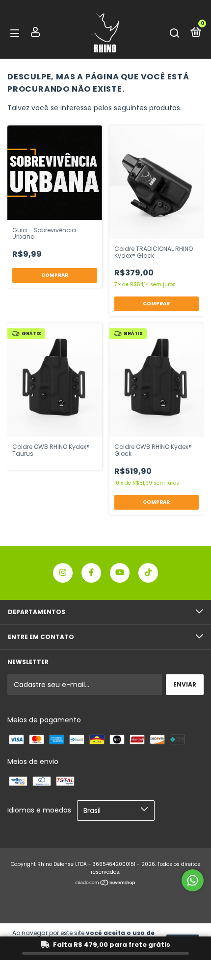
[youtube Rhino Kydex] (120, 573)
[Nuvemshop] (105, 883)
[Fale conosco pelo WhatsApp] (193, 880)
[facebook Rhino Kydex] (91, 573)
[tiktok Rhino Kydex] (148, 573)
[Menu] (16, 33)
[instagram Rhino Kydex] (63, 573)
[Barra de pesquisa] (174, 33)
